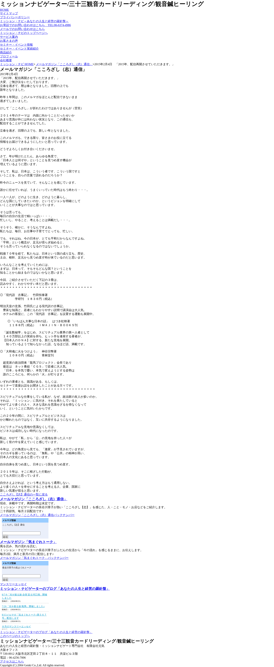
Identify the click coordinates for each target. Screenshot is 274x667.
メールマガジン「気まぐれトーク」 (28, 542)
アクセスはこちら (12, 661)
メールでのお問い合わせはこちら (22, 29)
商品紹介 (6, 52)
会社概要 (6, 60)
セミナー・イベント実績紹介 (19, 48)
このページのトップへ (15, 636)
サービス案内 (9, 36)
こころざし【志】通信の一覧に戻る (24, 494)
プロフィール (9, 56)
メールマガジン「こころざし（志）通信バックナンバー (37, 515)
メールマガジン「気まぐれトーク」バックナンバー (34, 557)
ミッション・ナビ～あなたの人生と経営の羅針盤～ (34, 21)
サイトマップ (9, 13)
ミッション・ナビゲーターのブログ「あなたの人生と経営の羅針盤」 (55, 589)
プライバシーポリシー (15, 17)
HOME (4, 9)
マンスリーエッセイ (13, 584)
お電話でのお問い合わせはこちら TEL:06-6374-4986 (35, 25)
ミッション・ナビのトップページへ (24, 32)
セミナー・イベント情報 (16, 44)
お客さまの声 (9, 40)
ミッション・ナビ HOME (17, 64)
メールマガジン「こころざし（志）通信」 (64, 64)
